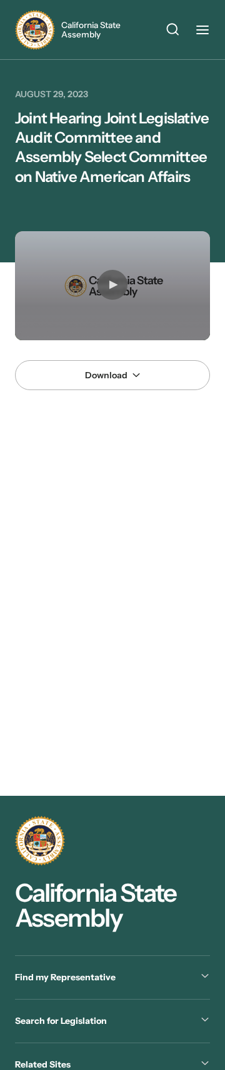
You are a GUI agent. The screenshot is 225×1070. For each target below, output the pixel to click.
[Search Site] (172, 31)
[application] (112, 286)
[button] (112, 285)
